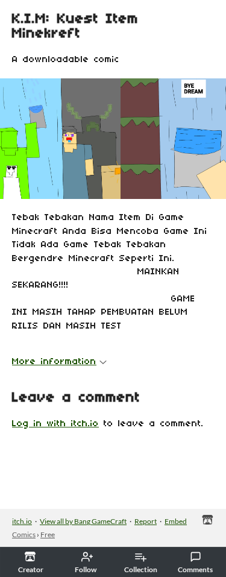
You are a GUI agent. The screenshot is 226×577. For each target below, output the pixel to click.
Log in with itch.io (55, 424)
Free (47, 534)
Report (145, 521)
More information (54, 362)
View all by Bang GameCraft (83, 521)
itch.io (22, 521)
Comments (195, 569)
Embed (176, 521)
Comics (24, 534)
